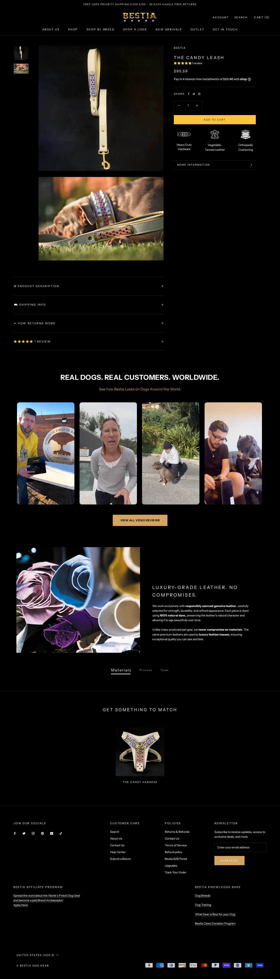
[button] (183, 63)
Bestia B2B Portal (176, 859)
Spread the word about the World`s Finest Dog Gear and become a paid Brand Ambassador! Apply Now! (46, 900)
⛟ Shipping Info (30, 304)
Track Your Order (175, 872)
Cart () (262, 17)
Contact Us (117, 845)
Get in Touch (225, 29)
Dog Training (203, 905)
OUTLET (197, 29)
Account (221, 17)
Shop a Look (135, 29)
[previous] (12, 753)
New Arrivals (169, 29)
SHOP (73, 29)
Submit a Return (120, 859)
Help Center (118, 852)
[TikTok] (60, 833)
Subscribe (229, 860)
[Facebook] (188, 94)
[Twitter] (194, 94)
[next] (267, 753)
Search (241, 17)
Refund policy (173, 852)
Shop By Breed (101, 29)
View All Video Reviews (140, 520)
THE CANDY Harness (140, 782)
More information (193, 185)
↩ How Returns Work (35, 323)
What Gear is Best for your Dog (215, 914)
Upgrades (171, 865)
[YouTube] (51, 833)
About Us (116, 838)
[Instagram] (33, 833)
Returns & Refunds (177, 832)
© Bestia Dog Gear (32, 965)
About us (51, 29)
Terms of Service (176, 845)
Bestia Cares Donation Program (215, 923)
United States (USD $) (35, 955)
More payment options (215, 142)
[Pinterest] (199, 94)
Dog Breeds (202, 895)
